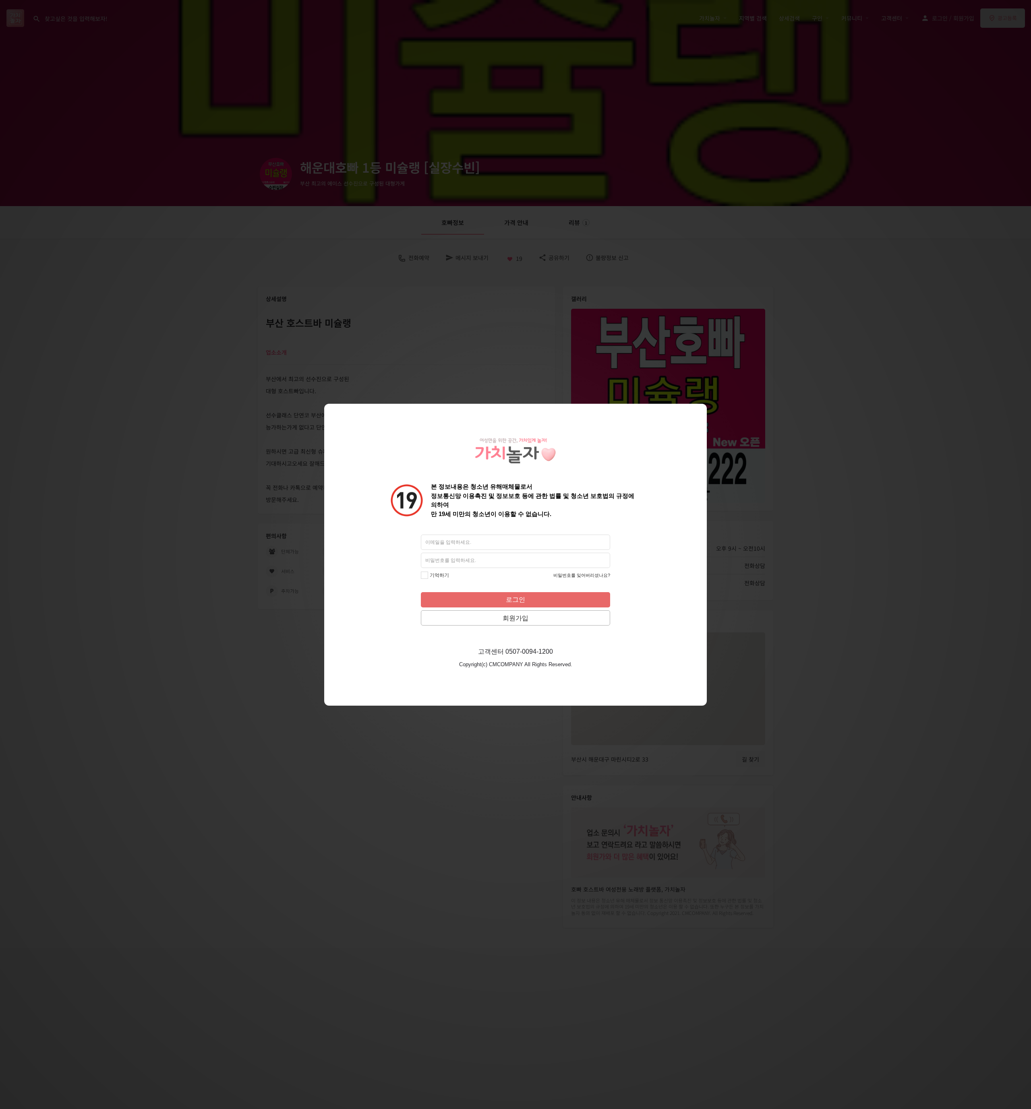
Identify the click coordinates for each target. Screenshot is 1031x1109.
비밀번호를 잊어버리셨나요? (581, 575)
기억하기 (439, 575)
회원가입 (515, 618)
